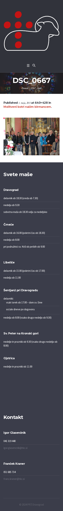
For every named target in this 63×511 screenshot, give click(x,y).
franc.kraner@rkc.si (14, 479)
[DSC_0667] (31, 136)
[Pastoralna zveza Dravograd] (31, 31)
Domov (25, 88)
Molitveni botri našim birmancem (27, 106)
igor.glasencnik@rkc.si (15, 448)
